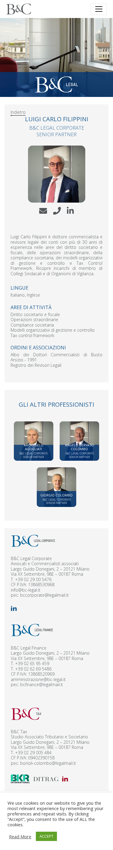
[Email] (43, 214)
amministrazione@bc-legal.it (38, 679)
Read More (20, 836)
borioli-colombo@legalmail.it (48, 763)
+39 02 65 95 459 (32, 663)
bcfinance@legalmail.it (41, 684)
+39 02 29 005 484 (33, 752)
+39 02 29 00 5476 (33, 579)
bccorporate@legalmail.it (44, 595)
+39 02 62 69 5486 (33, 669)
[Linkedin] (70, 214)
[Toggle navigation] (99, 9)
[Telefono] (57, 214)
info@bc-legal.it (25, 590)
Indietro (18, 112)
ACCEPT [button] (46, 836)
